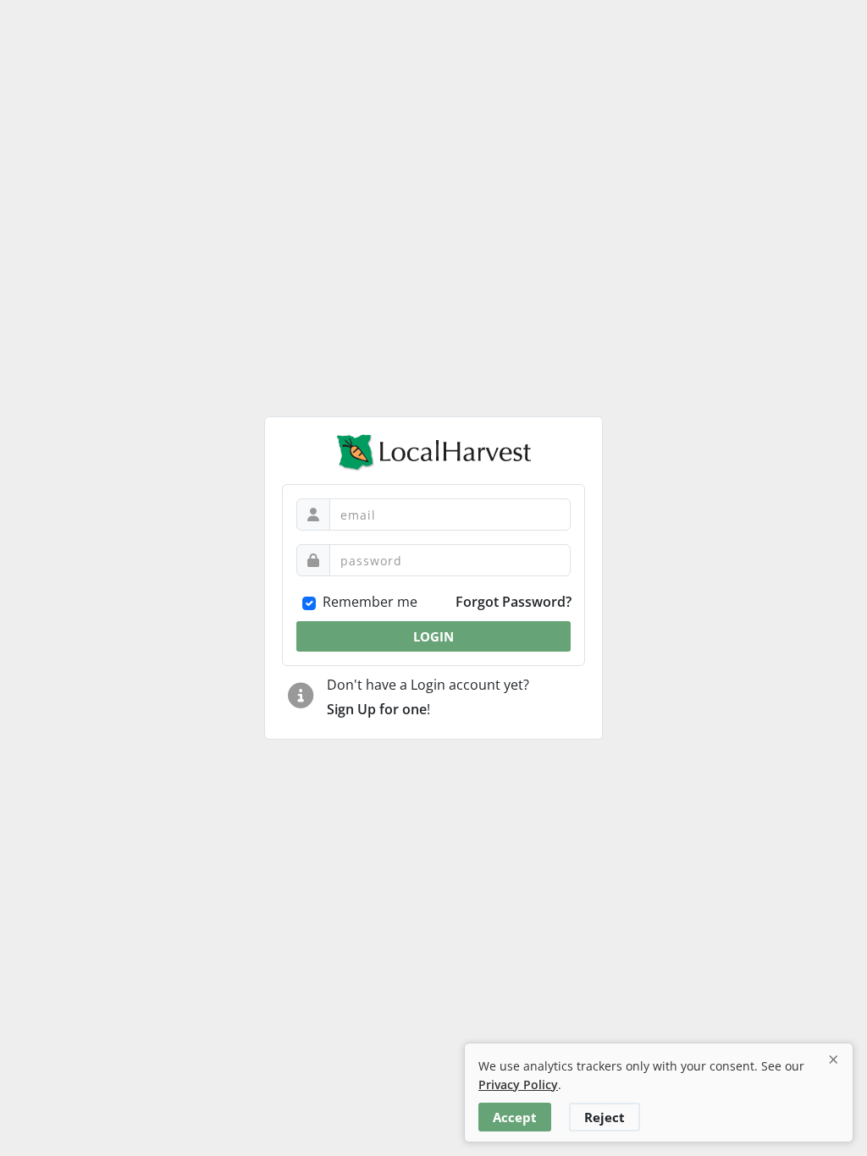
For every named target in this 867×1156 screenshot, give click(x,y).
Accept (515, 1117)
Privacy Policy (518, 1084)
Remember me (370, 601)
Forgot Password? (514, 601)
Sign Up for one (377, 709)
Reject (604, 1117)
